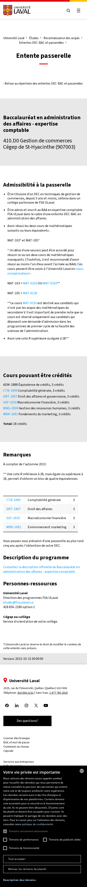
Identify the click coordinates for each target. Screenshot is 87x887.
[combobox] (82, 771)
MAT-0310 (50, 283)
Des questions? (27, 721)
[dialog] (43, 826)
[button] (19, 880)
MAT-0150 (30, 283)
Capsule (8, 751)
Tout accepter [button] (17, 859)
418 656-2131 (25, 693)
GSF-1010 (10, 402)
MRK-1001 (10, 414)
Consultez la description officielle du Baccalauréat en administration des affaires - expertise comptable (41, 569)
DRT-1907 (10, 396)
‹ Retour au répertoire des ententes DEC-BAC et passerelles (43, 83)
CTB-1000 (10, 390)
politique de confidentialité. (38, 824)
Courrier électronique (16, 738)
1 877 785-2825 (58, 693)
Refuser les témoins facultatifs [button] (27, 869)
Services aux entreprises (18, 762)
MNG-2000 (10, 408)
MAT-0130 (30, 293)
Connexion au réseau (16, 747)
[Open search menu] (68, 10)
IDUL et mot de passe (16, 742)
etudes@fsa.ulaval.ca (18, 602)
